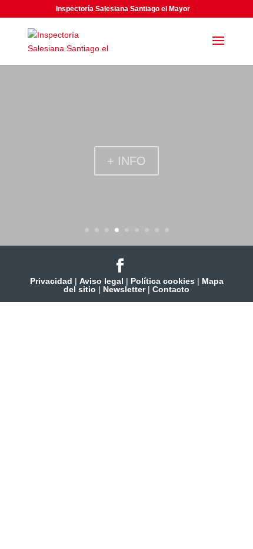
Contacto (170, 289)
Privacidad (51, 281)
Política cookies (163, 281)
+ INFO (126, 160)
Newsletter (124, 289)
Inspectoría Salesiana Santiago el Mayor (123, 9)
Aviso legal (101, 281)
